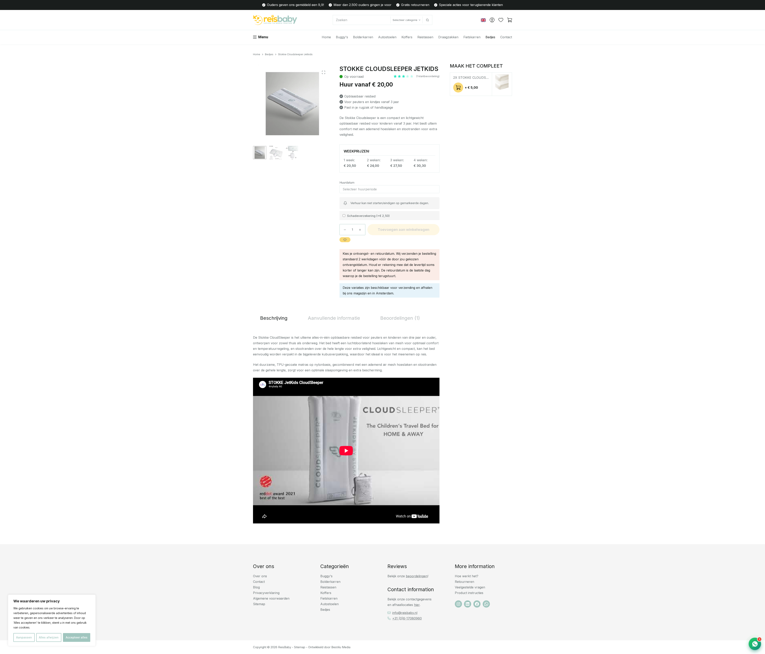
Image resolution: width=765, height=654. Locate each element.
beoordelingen (417, 576)
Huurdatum (346, 182)
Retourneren (464, 582)
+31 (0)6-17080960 (407, 618)
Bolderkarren (363, 37)
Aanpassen (24, 637)
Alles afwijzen (49, 637)
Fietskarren (472, 37)
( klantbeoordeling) (427, 76)
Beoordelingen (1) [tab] (400, 318)
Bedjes (490, 37)
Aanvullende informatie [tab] (334, 318)
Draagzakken (448, 37)
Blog (256, 587)
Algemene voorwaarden (271, 598)
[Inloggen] (492, 20)
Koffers (406, 37)
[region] (52, 620)
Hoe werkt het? (466, 576)
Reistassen (425, 37)
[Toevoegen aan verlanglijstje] (344, 239)
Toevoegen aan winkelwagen (403, 229)
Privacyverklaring (266, 593)
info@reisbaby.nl (404, 613)
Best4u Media (340, 647)
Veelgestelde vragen (470, 587)
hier (417, 605)
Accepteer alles (76, 637)
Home (326, 37)
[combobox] (361, 20)
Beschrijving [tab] (273, 318)
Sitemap (259, 604)
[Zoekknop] (427, 20)
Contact (506, 37)
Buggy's (342, 37)
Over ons (260, 576)
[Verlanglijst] (500, 20)
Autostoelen (387, 37)
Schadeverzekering (368, 216)
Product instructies (469, 593)
